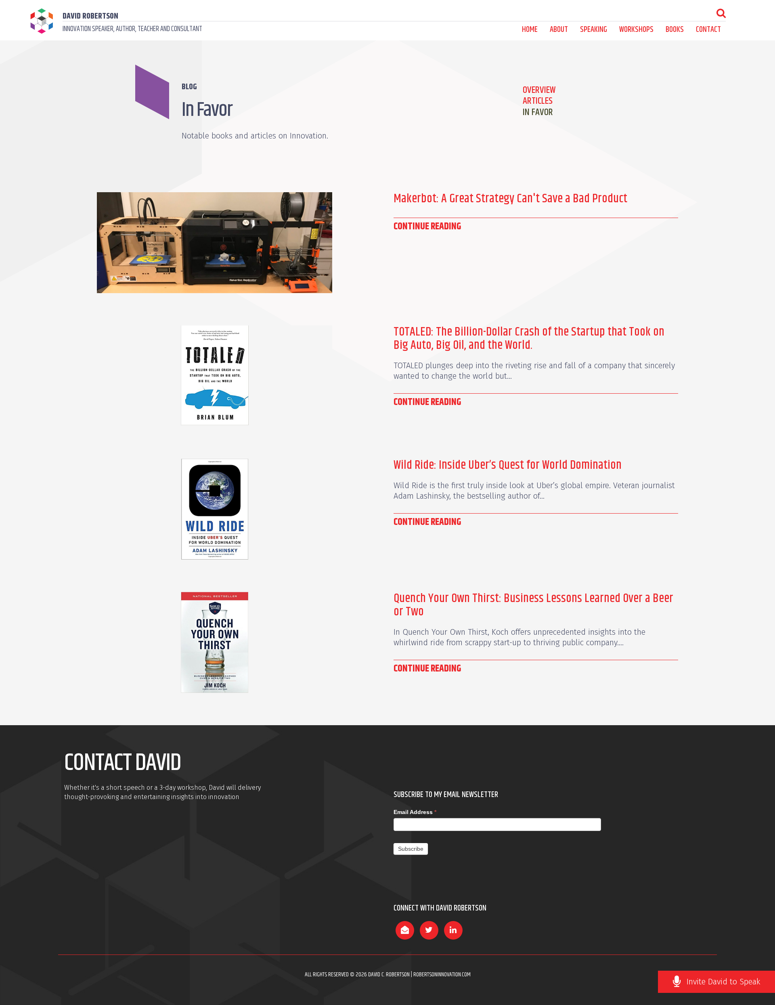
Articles (538, 101)
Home (530, 29)
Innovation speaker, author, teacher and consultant (132, 29)
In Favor (538, 112)
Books (675, 29)
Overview (539, 90)
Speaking (593, 29)
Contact (708, 29)
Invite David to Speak (723, 981)
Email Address (415, 812)
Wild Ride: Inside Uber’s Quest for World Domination (508, 465)
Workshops (636, 29)
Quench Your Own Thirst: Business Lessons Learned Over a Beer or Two (533, 605)
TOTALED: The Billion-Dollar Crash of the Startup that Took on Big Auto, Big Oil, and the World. (529, 339)
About (559, 29)
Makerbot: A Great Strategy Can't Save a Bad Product (510, 198)
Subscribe (410, 849)
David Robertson (90, 16)
